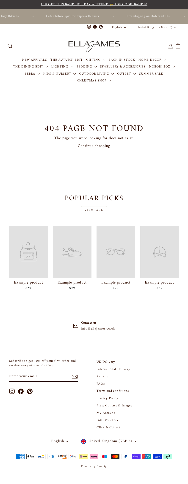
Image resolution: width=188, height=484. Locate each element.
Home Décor (150, 60)
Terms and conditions (113, 391)
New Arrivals (34, 60)
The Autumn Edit (66, 60)
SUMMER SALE (151, 74)
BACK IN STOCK (122, 60)
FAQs (101, 384)
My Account (106, 413)
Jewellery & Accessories (123, 67)
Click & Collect (108, 427)
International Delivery (113, 369)
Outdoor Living (95, 74)
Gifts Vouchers (107, 420)
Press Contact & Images (114, 405)
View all (94, 210)
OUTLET (124, 74)
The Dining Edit (28, 67)
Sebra (30, 74)
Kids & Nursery (57, 74)
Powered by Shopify (94, 466)
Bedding (85, 67)
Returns (102, 376)
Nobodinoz (160, 67)
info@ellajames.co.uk (98, 328)
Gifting (94, 60)
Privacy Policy (107, 398)
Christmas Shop (92, 81)
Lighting (60, 67)
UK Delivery (106, 362)
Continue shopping (94, 146)
